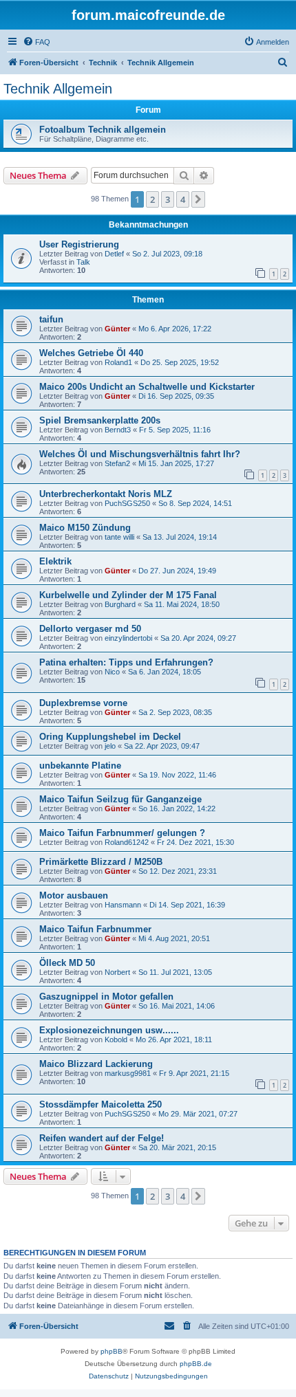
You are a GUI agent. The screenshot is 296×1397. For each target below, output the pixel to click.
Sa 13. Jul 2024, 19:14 (179, 537)
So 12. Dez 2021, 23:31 (177, 871)
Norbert (117, 972)
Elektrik (55, 561)
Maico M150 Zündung (85, 527)
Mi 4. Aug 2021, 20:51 (174, 938)
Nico (112, 672)
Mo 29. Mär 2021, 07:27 (197, 1114)
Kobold (116, 1039)
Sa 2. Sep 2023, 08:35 (175, 712)
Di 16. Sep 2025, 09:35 (176, 396)
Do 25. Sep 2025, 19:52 (179, 362)
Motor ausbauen (73, 895)
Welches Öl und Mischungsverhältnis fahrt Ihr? (139, 454)
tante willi (119, 537)
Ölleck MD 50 (67, 963)
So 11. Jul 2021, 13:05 (175, 972)
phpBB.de (196, 1363)
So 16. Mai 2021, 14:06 (176, 1006)
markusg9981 (128, 1073)
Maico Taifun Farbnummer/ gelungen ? (122, 833)
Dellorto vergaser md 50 (90, 629)
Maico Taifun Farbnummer (95, 929)
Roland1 (118, 362)
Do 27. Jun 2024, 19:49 (177, 570)
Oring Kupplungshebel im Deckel (110, 737)
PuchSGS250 (127, 503)
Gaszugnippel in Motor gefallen (106, 996)
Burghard (120, 604)
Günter (117, 328)
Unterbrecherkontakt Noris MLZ (105, 494)
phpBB (112, 1351)
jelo (110, 746)
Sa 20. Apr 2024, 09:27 (198, 638)
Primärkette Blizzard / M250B (100, 862)
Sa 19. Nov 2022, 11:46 (177, 775)
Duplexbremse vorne (83, 703)
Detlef (114, 254)
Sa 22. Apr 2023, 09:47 (162, 746)
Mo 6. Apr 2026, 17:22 (174, 328)
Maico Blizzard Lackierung (96, 1064)
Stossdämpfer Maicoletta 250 (100, 1104)
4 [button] (182, 199)
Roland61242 (127, 842)
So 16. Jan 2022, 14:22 (176, 808)
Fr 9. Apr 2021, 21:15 (194, 1073)
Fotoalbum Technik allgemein (102, 129)
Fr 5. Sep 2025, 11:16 (175, 430)
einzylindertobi (128, 638)
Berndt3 (118, 430)
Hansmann (123, 905)
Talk (83, 262)
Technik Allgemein (57, 88)
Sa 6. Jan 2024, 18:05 (164, 672)
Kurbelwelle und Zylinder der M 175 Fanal (128, 595)
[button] (198, 199)
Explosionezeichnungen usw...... (109, 1030)
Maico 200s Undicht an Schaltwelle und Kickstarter (147, 387)
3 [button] (167, 199)
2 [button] (152, 199)
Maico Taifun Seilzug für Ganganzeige (120, 799)
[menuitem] (36, 42)
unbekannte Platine (80, 765)
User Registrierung (79, 244)
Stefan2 (117, 463)
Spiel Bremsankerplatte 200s (99, 420)
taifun (51, 319)
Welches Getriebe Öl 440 (91, 353)
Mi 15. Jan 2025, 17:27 (176, 463)
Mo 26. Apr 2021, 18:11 (174, 1039)
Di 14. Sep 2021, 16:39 (187, 905)
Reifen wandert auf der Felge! (101, 1138)
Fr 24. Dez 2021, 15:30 (195, 842)
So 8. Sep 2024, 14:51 (195, 503)
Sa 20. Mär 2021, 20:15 (177, 1147)
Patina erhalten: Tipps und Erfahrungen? (126, 662)
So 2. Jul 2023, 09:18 (167, 254)
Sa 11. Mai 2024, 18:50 (182, 604)
